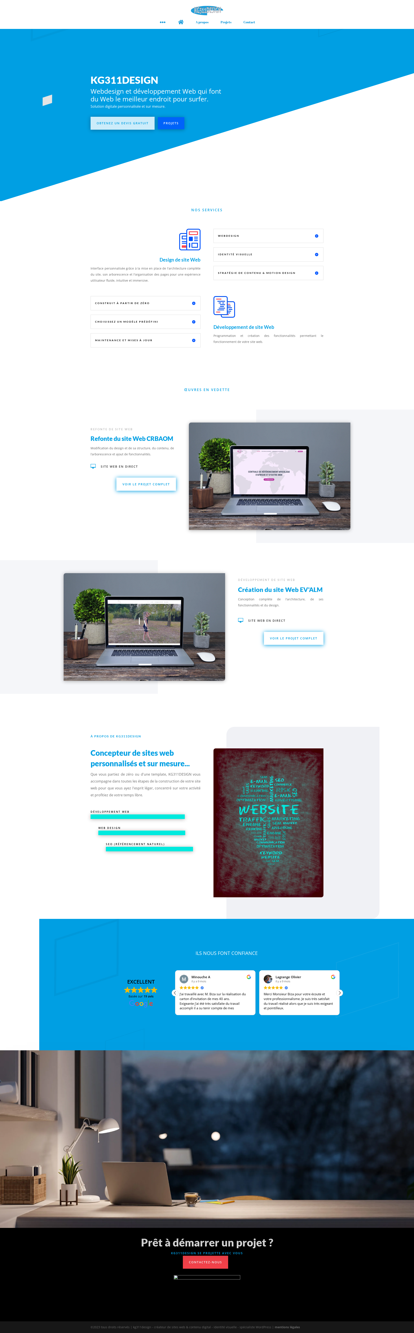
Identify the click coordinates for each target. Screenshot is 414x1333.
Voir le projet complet (146, 484)
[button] (339, 993)
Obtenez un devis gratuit (123, 123)
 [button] (162, 22)
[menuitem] (181, 22)
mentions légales (287, 1327)
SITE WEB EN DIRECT (119, 466)
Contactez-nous (205, 1262)
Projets (171, 123)
